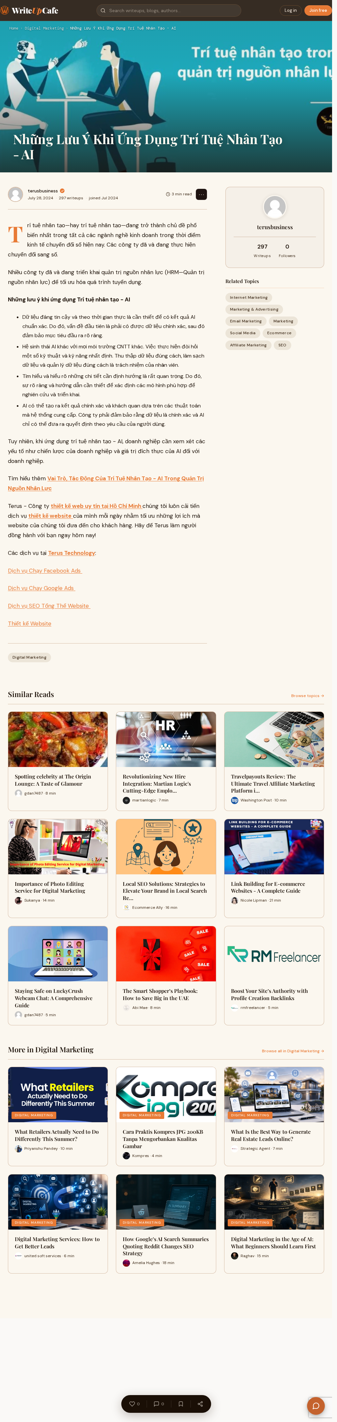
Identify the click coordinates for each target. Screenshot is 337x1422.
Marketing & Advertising (254, 309)
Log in (291, 10)
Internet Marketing (249, 297)
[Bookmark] (180, 1404)
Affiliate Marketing (248, 345)
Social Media (243, 333)
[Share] (200, 1404)
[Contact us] (316, 1406)
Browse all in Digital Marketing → (293, 1051)
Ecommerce (279, 333)
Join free (318, 10)
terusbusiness (43, 191)
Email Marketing (246, 321)
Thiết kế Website (29, 623)
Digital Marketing (44, 28)
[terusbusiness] (15, 194)
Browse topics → (307, 695)
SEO (282, 345)
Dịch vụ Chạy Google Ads (41, 588)
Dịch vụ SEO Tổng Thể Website (49, 605)
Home (13, 28)
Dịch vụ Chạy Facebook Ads (45, 570)
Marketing (283, 321)
